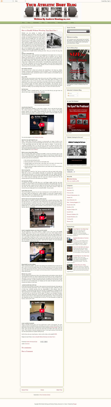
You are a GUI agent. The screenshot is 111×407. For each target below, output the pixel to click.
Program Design (71, 209)
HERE (55, 334)
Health (68, 197)
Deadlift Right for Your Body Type (81, 255)
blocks (36, 149)
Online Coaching (51, 22)
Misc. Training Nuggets (72, 202)
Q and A (69, 212)
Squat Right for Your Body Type (80, 229)
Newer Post (25, 390)
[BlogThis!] (42, 341)
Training (69, 219)
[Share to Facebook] (45, 341)
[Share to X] (44, 341)
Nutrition (69, 207)
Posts (70, 93)
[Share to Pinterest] (46, 341)
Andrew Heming (72, 179)
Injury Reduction (71, 200)
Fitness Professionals (72, 195)
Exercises (27, 343)
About (29, 22)
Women (69, 221)
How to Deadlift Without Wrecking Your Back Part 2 (44, 336)
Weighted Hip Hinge (39, 137)
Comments (71, 95)
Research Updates (71, 214)
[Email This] (41, 341)
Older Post (59, 390)
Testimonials (36, 22)
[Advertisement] (73, 298)
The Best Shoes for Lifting (79, 264)
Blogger (74, 404)
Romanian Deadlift (54, 327)
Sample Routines (71, 216)
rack (32, 149)
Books (43, 22)
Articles (72, 22)
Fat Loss (69, 192)
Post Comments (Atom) (45, 394)
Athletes (69, 188)
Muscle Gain (70, 204)
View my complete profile (73, 181)
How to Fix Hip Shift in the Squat (81, 247)
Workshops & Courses (63, 22)
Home (23, 22)
